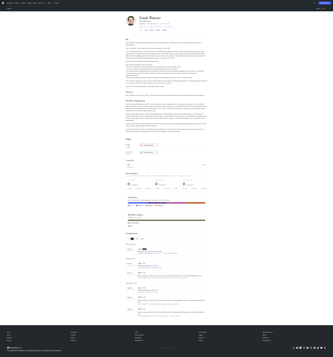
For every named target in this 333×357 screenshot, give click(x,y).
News (8, 335)
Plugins (73, 337)
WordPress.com (268, 332)
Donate (201, 337)
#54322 (148, 265)
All (132, 238)
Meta (142, 238)
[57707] (148, 251)
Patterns (73, 340)
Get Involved (202, 332)
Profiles (9, 8)
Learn (136, 332)
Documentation (139, 335)
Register (318, 8)
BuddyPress (267, 340)
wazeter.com (143, 26)
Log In (323, 8)
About (8, 332)
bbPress (266, 337)
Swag (201, 340)
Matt (265, 335)
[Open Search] (314, 3)
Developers (138, 337)
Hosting (9, 337)
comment (145, 276)
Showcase (74, 332)
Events (201, 335)
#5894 (148, 290)
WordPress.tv (139, 340)
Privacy (9, 340)
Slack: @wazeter (169, 26)
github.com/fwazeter (155, 26)
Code (136, 238)
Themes (73, 335)
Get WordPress (325, 3)
